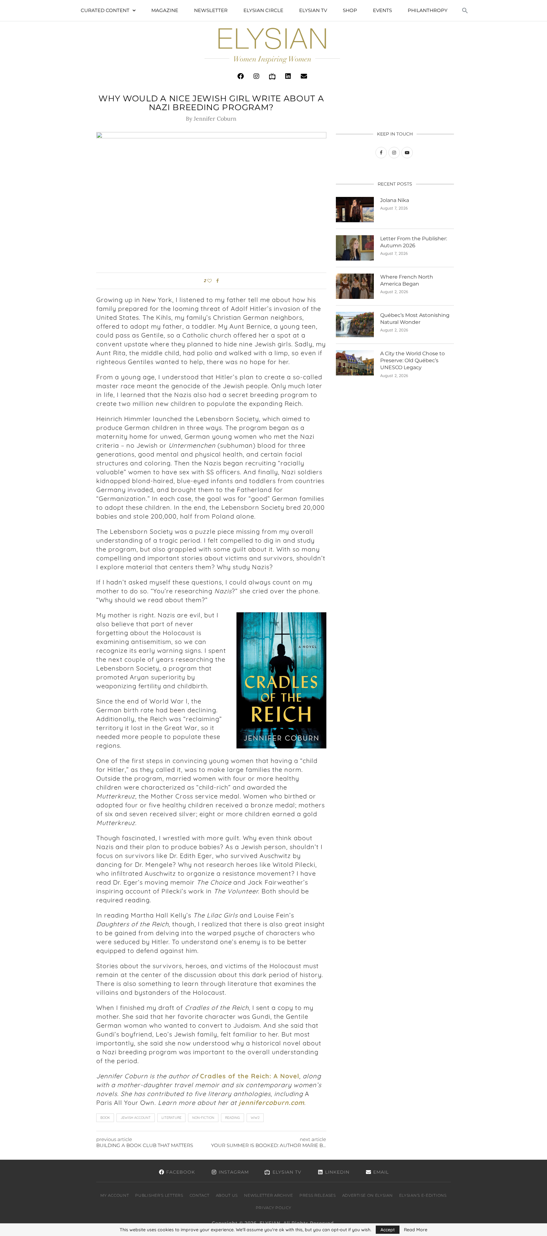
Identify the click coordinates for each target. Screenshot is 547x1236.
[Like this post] (209, 281)
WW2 (255, 1117)
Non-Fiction (203, 1117)
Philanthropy (428, 10)
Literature (171, 1117)
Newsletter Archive (268, 1195)
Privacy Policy (274, 1207)
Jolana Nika (394, 200)
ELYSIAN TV (313, 10)
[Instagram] (256, 76)
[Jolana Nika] (355, 209)
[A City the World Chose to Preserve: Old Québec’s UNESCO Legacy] (355, 362)
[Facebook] (240, 76)
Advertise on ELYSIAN (367, 1195)
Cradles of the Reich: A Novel (249, 1076)
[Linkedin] (288, 76)
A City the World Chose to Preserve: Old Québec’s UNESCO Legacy (412, 360)
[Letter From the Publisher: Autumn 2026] (355, 248)
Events (382, 10)
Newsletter (211, 10)
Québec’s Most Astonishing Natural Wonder (415, 318)
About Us (227, 1195)
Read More (415, 1229)
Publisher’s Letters (159, 1195)
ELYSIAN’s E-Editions (423, 1195)
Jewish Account (136, 1117)
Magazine (164, 10)
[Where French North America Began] (355, 286)
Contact (200, 1195)
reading (232, 1117)
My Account (114, 1195)
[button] (465, 10)
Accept (387, 1230)
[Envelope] (304, 76)
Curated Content (105, 10)
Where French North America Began (406, 280)
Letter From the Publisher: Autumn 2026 (413, 242)
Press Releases (317, 1195)
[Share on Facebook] (217, 281)
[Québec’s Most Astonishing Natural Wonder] (355, 324)
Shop (350, 10)
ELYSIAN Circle (263, 10)
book (105, 1117)
